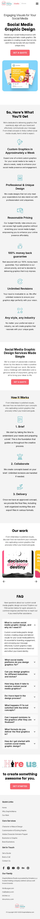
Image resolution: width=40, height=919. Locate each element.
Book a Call (6, 857)
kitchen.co (6, 896)
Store (23, 3)
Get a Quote (6, 853)
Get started (20, 786)
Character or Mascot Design (12, 826)
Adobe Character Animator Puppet (15, 834)
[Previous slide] (4, 581)
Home (4, 808)
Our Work (5, 815)
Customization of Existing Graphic (14, 830)
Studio (16, 3)
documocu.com (8, 899)
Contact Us (6, 861)
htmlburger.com (8, 888)
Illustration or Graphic (9, 838)
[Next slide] (36, 581)
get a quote (20, 53)
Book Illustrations (8, 842)
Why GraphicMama (9, 811)
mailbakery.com (8, 892)
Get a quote (20, 382)
